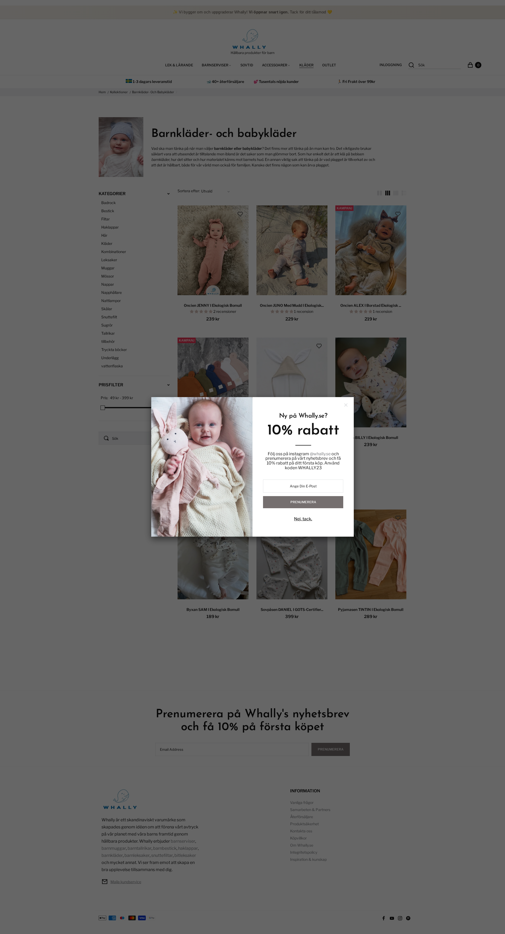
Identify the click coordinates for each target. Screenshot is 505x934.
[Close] (346, 405)
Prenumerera (303, 502)
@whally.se (320, 454)
